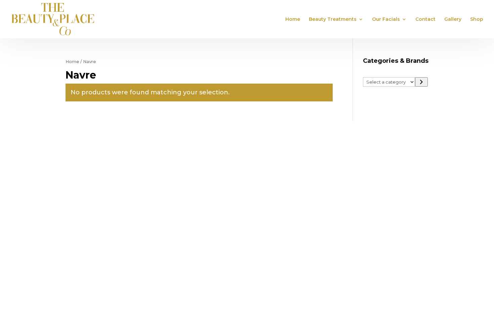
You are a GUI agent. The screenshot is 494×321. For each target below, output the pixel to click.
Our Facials (386, 19)
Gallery (452, 19)
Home (292, 19)
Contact (425, 19)
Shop (476, 19)
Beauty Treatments (333, 19)
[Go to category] (421, 82)
